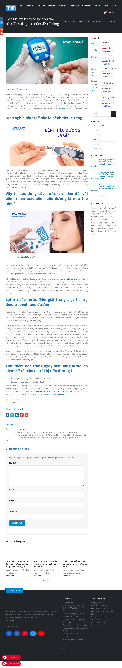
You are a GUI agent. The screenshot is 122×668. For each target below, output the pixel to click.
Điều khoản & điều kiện (99, 605)
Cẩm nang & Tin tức (100, 129)
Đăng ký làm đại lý (97, 603)
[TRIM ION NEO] (95, 46)
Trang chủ (66, 21)
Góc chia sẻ (97, 143)
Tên (11, 490)
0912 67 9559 (74, 617)
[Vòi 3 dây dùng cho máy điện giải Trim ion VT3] (95, 87)
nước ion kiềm (72, 279)
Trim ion (61, 109)
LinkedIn (17, 415)
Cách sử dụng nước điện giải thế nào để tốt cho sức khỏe (45, 564)
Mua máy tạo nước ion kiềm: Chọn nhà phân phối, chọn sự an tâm (107, 166)
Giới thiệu (30, 6)
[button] (44, 581)
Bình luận (13, 463)
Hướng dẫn (74, 6)
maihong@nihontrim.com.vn (73, 640)
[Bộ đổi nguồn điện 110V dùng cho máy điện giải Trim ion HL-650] (95, 103)
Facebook (7, 415)
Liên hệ (106, 6)
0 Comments (23, 89)
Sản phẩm (41, 6)
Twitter (12, 415)
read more (9, 576)
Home (21, 6)
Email (26, 415)
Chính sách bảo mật (98, 608)
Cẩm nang (62, 6)
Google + (22, 415)
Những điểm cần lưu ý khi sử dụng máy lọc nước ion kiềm (75, 564)
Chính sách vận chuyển (99, 620)
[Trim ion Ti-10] (95, 60)
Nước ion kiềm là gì (25, 257)
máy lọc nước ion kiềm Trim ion (50, 391)
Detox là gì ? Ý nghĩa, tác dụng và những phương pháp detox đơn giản (17, 564)
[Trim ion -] (11, 8)
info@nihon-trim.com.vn (77, 619)
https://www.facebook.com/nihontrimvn (52, 394)
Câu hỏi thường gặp (98, 623)
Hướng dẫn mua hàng (99, 617)
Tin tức (98, 6)
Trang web (13, 511)
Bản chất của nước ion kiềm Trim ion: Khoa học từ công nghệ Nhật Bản (106, 188)
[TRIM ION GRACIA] (95, 72)
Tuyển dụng (86, 6)
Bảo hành (51, 6)
